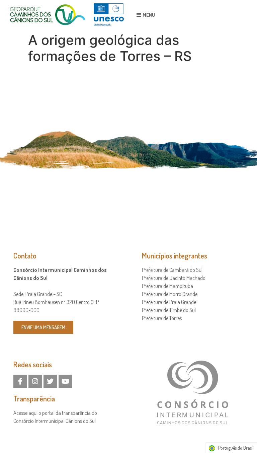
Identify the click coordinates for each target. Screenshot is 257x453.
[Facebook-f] (20, 381)
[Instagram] (35, 381)
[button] (145, 14)
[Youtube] (65, 381)
